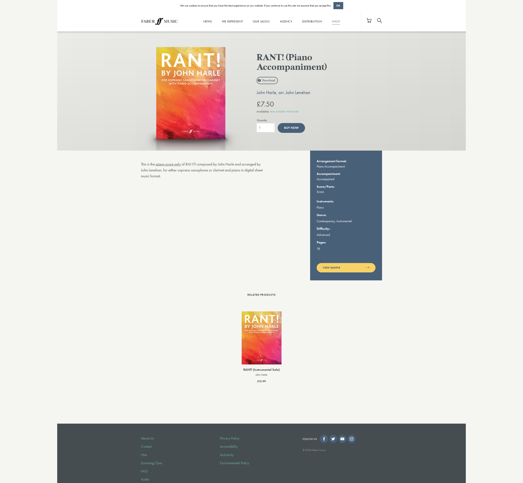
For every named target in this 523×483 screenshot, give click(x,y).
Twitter (333, 439)
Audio (145, 479)
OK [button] (338, 5)
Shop (336, 21)
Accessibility (229, 446)
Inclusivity (227, 455)
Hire (144, 455)
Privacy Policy (229, 438)
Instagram (352, 439)
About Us (147, 438)
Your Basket (369, 20)
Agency (286, 21)
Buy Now (291, 128)
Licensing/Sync (152, 463)
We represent (232, 21)
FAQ (144, 471)
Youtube (342, 439)
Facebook (324, 439)
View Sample (331, 267)
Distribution (312, 21)
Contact (146, 446)
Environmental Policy (234, 463)
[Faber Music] (159, 21)
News (207, 21)
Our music (261, 21)
